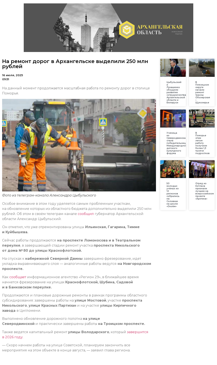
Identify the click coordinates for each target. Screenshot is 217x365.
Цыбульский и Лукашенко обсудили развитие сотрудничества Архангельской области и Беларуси (176, 92)
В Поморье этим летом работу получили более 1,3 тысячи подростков (202, 143)
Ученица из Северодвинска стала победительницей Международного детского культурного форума (178, 143)
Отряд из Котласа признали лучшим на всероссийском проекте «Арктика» (204, 191)
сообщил (85, 214)
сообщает (17, 277)
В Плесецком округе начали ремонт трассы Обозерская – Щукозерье (202, 92)
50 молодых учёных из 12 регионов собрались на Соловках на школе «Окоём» (173, 195)
